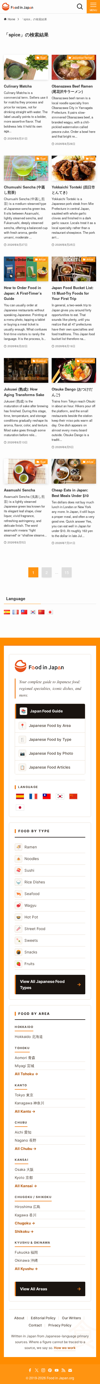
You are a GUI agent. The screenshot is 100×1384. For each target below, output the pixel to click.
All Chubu (23, 1148)
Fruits (25, 963)
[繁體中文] (46, 796)
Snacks (26, 952)
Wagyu (26, 905)
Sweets (27, 940)
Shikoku (22, 1231)
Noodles (27, 858)
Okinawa (26, 1260)
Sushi (25, 870)
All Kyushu (24, 1268)
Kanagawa (29, 1103)
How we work (65, 1348)
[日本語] (20, 807)
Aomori (25, 1057)
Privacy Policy (59, 1325)
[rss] (63, 1370)
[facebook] (30, 1370)
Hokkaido (29, 1036)
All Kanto (23, 1111)
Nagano (25, 1140)
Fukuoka (26, 1252)
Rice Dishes (30, 881)
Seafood (27, 893)
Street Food (30, 928)
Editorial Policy (43, 1318)
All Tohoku (24, 1074)
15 (66, 572)
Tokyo (24, 1095)
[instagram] (43, 1370)
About (19, 1318)
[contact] (70, 1370)
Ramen (26, 846)
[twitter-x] (36, 1370)
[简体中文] (73, 796)
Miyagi (24, 1066)
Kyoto (24, 1177)
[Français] (33, 796)
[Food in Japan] (17, 6)
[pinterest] (50, 1370)
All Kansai (24, 1186)
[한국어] (60, 796)
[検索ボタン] (80, 6)
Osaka (24, 1169)
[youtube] (56, 1370)
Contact (35, 1325)
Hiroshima (27, 1206)
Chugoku (23, 1223)
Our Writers (71, 1318)
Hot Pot (27, 917)
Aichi (23, 1132)
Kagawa (25, 1215)
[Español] (20, 796)
